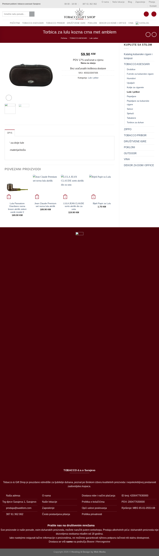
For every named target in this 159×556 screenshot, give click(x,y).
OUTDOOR (130, 153)
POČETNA (15, 23)
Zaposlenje (140, 2)
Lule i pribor (93, 38)
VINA (130, 23)
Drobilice (131, 69)
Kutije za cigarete (135, 87)
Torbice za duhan (135, 122)
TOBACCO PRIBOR (55, 23)
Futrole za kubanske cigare (140, 74)
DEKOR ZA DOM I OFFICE (139, 165)
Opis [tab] (9, 133)
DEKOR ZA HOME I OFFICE (112, 23)
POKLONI (92, 23)
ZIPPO (127, 129)
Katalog (144, 23)
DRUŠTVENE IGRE (76, 23)
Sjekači (130, 113)
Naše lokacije (118, 2)
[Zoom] (9, 98)
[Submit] (31, 14)
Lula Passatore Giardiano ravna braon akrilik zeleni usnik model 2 (17, 207)
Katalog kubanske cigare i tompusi (138, 56)
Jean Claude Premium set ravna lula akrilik (45, 205)
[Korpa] (146, 14)
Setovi (130, 109)
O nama (105, 2)
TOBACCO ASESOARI (33, 23)
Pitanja (152, 2)
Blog (130, 2)
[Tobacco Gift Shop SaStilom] (79, 14)
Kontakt (153, 6)
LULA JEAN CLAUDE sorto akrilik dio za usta (73, 206)
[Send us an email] (49, 4)
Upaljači (131, 83)
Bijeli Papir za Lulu (102, 203)
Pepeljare (131, 96)
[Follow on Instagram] (46, 4)
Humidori (131, 78)
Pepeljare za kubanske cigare (138, 103)
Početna (64, 38)
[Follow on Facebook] (43, 4)
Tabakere (131, 118)
